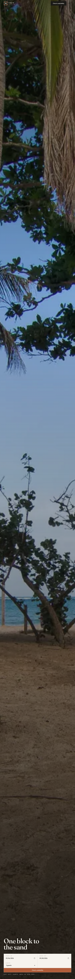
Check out (42, 956)
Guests (8, 963)
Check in (9, 956)
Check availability (58, 3)
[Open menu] (69, 3)
